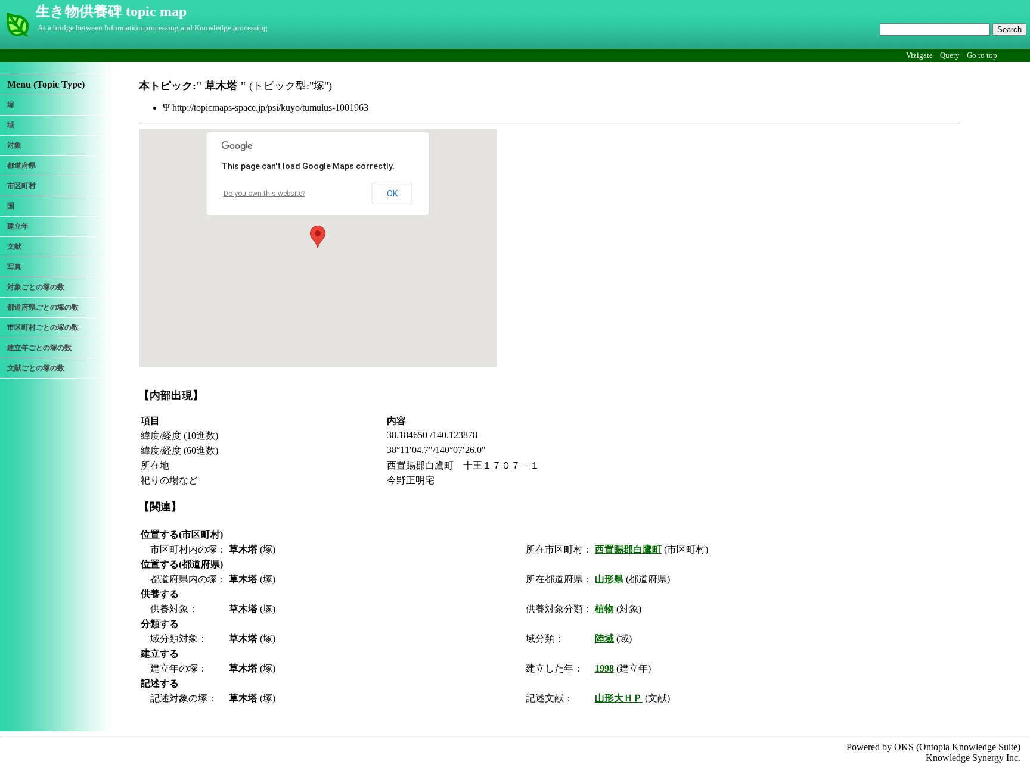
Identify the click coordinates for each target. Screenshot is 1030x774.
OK (392, 193)
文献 (14, 246)
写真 (14, 267)
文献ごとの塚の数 (35, 368)
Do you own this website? (264, 193)
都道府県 (21, 165)
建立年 (18, 226)
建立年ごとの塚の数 (39, 348)
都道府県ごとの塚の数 (43, 307)
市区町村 (21, 186)
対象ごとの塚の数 (35, 287)
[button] (317, 237)
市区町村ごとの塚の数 (43, 327)
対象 (14, 145)
